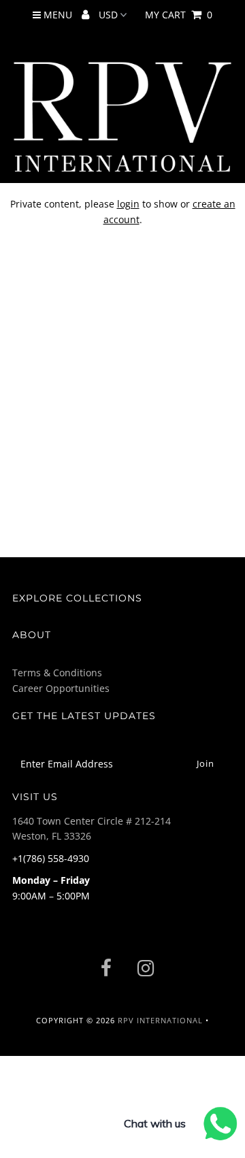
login (128, 203)
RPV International (160, 1020)
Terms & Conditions (57, 672)
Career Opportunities (61, 688)
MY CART (178, 14)
